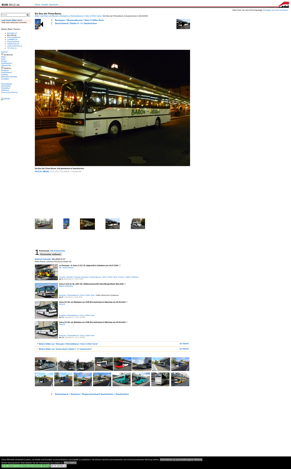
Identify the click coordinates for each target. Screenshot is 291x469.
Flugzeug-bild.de (13, 42)
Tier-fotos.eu (12, 48)
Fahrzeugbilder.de (13, 37)
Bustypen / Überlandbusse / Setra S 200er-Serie (79, 20)
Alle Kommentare (57, 251)
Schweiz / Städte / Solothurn (128, 277)
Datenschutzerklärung (9, 92)
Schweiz (4, 75)
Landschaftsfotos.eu (14, 46)
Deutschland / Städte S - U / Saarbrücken (76, 23)
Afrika (3, 57)
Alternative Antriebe (9, 77)
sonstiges (5, 79)
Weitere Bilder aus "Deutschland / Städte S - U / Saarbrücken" (65, 349)
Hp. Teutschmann (66, 268)
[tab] (112, 343)
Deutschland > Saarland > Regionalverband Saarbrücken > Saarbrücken (92, 394)
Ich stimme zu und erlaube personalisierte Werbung (26, 466)
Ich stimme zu (58, 466)
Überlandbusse (76, 16)
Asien (3, 59)
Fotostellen (5, 88)
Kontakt (45, 5)
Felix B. (62, 304)
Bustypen (64, 16)
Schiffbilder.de (12, 39)
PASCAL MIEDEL (42, 171)
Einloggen (267, 10)
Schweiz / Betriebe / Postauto (70, 277)
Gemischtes (6, 86)
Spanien (4, 52)
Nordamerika (6, 63)
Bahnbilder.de (12, 33)
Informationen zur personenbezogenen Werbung (181, 459)
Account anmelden (280, 10)
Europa (4, 61)
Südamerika (6, 65)
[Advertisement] (90, 37)
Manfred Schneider (43, 259)
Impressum (53, 5)
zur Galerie (184, 344)
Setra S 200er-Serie (93, 16)
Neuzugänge (6, 84)
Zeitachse (5, 90)
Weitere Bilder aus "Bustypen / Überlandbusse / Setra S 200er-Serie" (68, 344)
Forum (37, 5)
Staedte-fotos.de (13, 44)
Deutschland (6, 72)
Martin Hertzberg (66, 286)
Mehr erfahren (70, 463)
